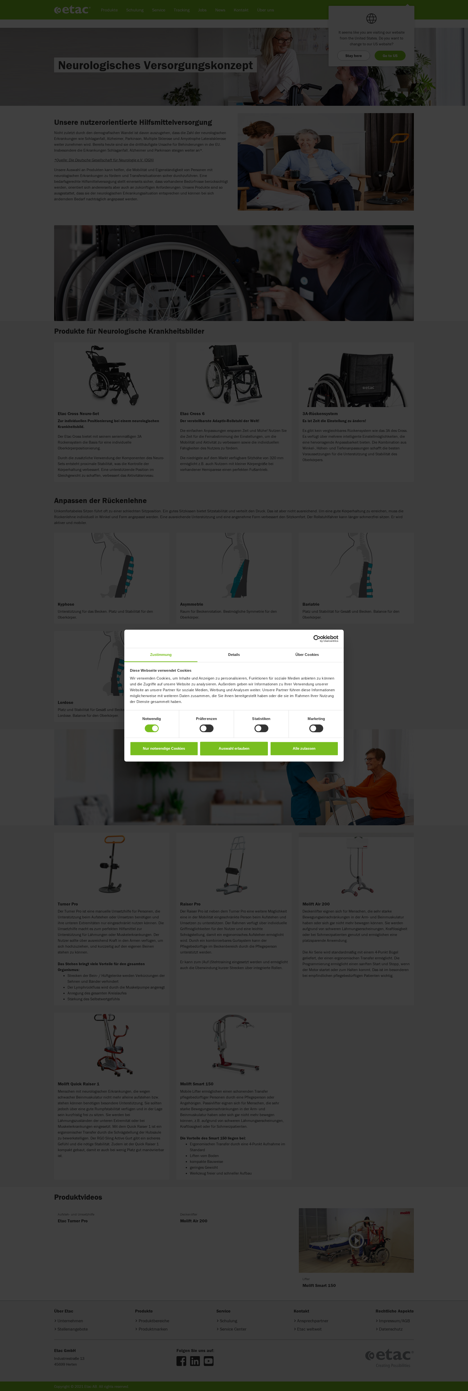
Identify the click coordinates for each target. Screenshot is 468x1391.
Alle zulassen (304, 749)
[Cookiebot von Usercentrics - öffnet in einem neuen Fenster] (317, 638)
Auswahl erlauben (234, 749)
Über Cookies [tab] (307, 654)
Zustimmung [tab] (161, 654)
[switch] (207, 728)
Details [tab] (234, 654)
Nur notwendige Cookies (164, 749)
